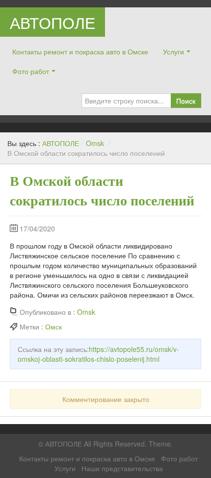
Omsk (95, 143)
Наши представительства (122, 468)
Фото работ (30, 71)
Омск (53, 326)
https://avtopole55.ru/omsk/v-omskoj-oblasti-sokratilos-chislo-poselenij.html (98, 354)
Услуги (173, 51)
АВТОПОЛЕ (52, 22)
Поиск (185, 100)
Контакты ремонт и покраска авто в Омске (80, 51)
